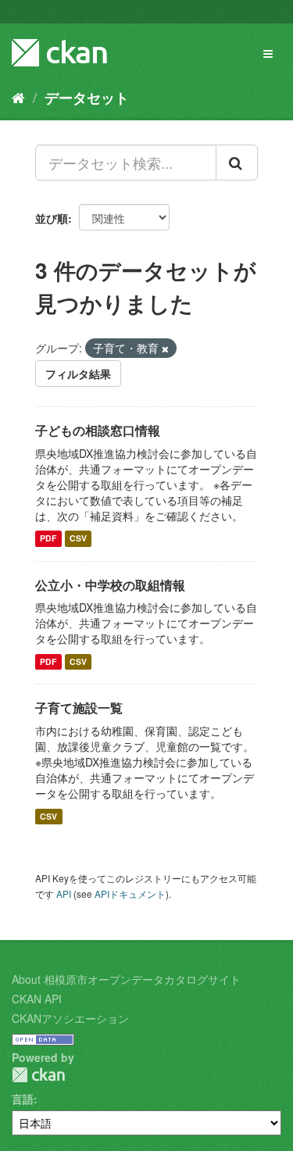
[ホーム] (18, 97)
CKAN (38, 1075)
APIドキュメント (130, 893)
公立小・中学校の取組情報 (110, 585)
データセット (87, 98)
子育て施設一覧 (79, 708)
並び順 (51, 218)
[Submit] (237, 163)
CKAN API (37, 998)
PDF (48, 539)
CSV (78, 539)
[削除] (165, 348)
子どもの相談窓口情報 (97, 430)
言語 (23, 1098)
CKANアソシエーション (70, 1018)
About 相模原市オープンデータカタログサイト (126, 979)
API (63, 893)
